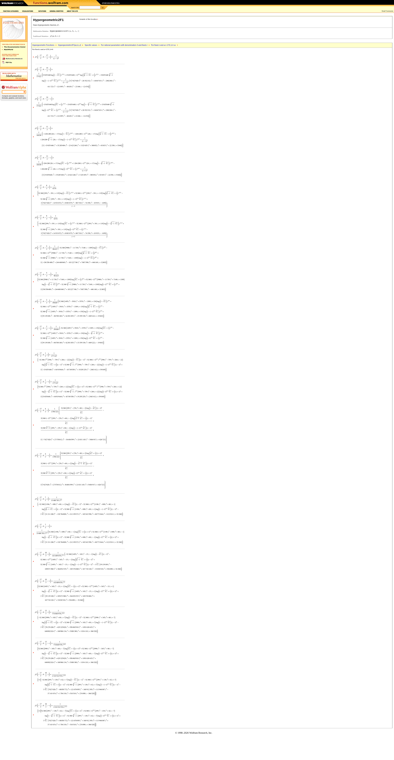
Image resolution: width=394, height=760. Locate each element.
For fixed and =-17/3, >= (163, 45)
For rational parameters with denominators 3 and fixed (124, 45)
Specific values (91, 45)
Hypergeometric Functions (43, 45)
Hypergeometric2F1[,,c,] (69, 45)
